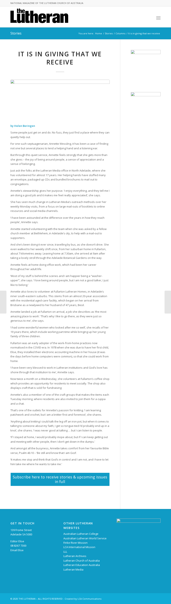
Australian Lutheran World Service (85, 538)
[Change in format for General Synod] (168, 302)
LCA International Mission (79, 547)
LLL (65, 551)
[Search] (149, 18)
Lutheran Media (73, 569)
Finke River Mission (75, 543)
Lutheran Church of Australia (81, 560)
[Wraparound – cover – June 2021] (3, 302)
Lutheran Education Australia (81, 565)
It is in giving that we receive (60, 58)
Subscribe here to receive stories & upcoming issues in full (60, 479)
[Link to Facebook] (151, 598)
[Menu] (158, 17)
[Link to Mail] (157, 598)
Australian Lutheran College (80, 534)
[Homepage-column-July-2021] (60, 99)
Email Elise (17, 550)
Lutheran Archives (74, 556)
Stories (15, 33)
